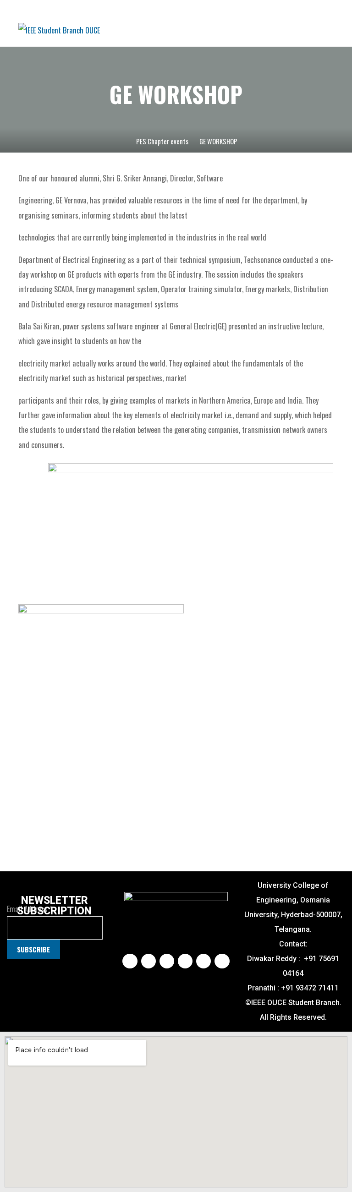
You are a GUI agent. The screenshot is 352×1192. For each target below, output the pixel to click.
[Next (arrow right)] (336, 596)
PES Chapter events (162, 141)
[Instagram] (148, 961)
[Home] (120, 141)
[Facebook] (129, 961)
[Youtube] (185, 961)
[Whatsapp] (221, 961)
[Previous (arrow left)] (16, 596)
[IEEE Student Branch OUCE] (59, 29)
